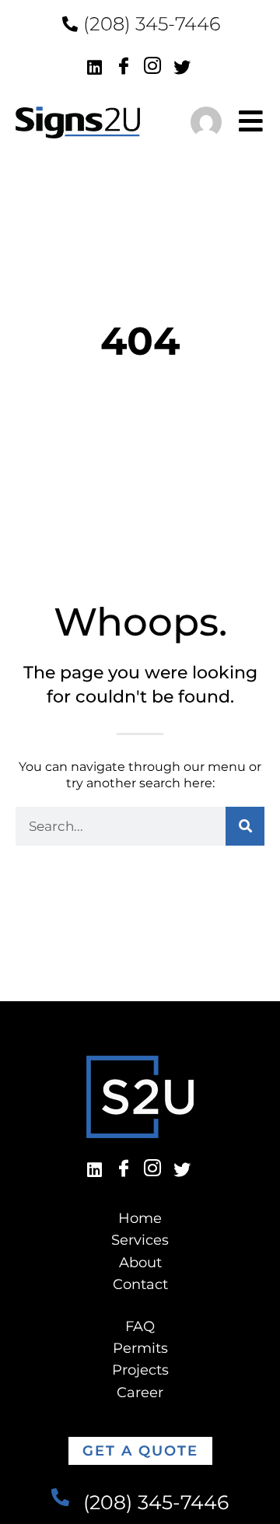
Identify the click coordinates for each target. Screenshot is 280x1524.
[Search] (245, 826)
